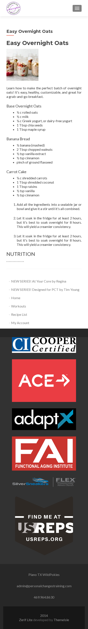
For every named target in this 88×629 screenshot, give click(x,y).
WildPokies (51, 574)
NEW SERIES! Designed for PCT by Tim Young (45, 289)
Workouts (18, 306)
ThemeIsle (61, 620)
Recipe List (19, 314)
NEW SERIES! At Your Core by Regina (38, 281)
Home (15, 298)
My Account (20, 323)
